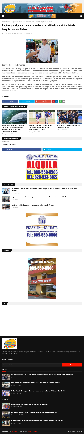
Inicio (3, 22)
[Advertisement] (15, 320)
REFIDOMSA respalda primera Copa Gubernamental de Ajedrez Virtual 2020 (34, 412)
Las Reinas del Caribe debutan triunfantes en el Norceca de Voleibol (32, 205)
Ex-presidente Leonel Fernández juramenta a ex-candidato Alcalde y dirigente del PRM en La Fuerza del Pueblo (46, 197)
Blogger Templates (32, 431)
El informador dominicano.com (13, 33)
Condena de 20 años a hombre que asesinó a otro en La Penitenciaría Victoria (35, 383)
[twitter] (62, 149)
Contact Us (79, 431)
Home (69, 431)
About (73, 431)
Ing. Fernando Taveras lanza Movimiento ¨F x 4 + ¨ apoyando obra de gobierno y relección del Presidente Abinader (44, 190)
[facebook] (21, 149)
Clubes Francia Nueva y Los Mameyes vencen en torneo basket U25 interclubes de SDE (38, 391)
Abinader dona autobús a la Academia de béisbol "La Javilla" (30, 404)
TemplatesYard (15, 431)
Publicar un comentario (9, 144)
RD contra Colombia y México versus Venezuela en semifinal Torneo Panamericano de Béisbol (40, 127)
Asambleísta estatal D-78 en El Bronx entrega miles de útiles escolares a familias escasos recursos (42, 374)
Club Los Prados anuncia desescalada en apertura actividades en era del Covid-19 (36, 420)
